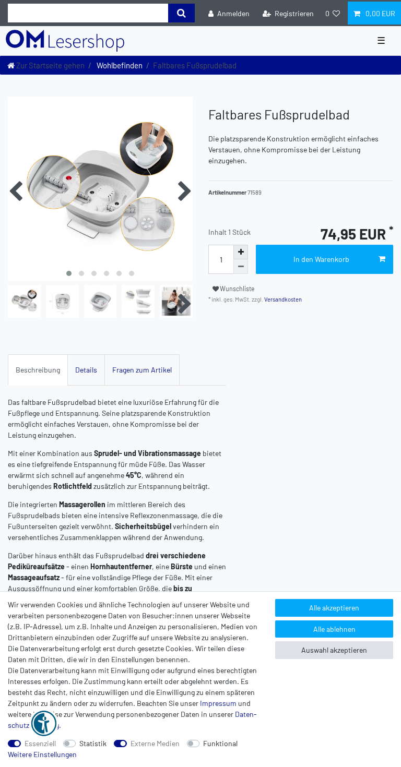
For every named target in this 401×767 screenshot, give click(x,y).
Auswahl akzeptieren (334, 649)
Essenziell (40, 743)
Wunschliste (237, 288)
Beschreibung (38, 369)
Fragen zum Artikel (142, 369)
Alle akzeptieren (334, 607)
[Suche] (181, 13)
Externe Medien (155, 743)
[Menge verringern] (240, 266)
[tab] (38, 369)
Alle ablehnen (334, 629)
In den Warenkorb (321, 259)
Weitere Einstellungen (42, 754)
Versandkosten (282, 299)
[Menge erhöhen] (240, 252)
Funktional (220, 743)
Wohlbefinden (119, 65)
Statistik (93, 743)
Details (86, 369)
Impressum (218, 703)
